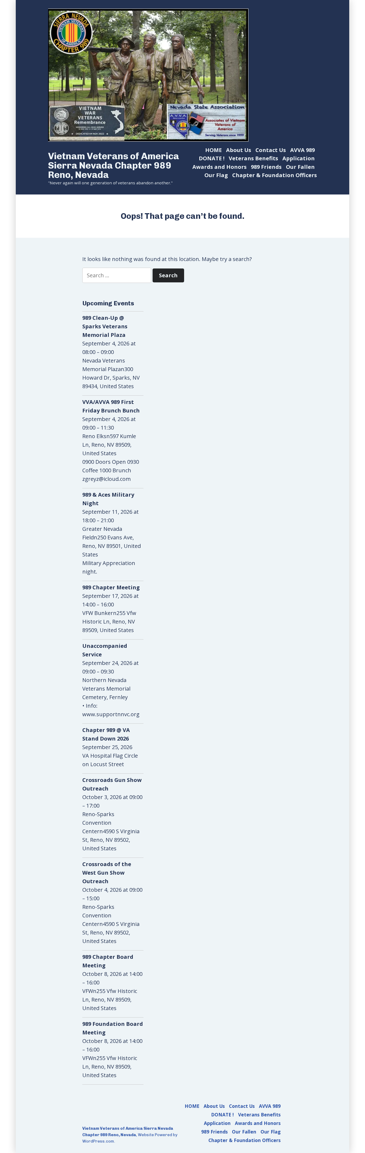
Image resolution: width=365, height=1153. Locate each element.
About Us (238, 150)
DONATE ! (211, 158)
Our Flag (216, 175)
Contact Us (270, 150)
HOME (213, 150)
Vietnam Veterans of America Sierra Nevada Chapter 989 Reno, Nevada (113, 165)
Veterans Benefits (253, 158)
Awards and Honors (219, 166)
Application (298, 158)
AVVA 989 (302, 150)
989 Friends (266, 166)
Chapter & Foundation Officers (274, 175)
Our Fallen (300, 166)
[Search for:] (117, 275)
